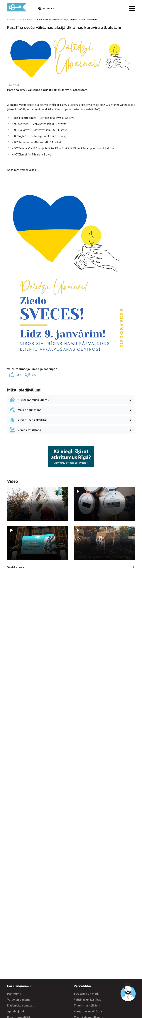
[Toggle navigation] (132, 8)
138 (18, 374)
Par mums (14, 993)
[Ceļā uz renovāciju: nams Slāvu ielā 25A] (37, 504)
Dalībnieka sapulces (20, 1005)
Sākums (11, 19)
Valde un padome (19, 999)
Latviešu (47, 8)
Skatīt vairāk (15, 567)
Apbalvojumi (15, 1011)
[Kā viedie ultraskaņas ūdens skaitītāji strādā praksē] (104, 504)
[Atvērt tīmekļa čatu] (128, 992)
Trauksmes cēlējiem (87, 1005)
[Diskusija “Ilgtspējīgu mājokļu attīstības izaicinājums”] (37, 543)
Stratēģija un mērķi (86, 993)
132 (34, 374)
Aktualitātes (26, 19)
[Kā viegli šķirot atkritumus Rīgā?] (71, 456)
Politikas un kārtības (87, 999)
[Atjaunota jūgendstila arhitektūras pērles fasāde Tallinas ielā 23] (104, 543)
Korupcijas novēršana (88, 1011)
